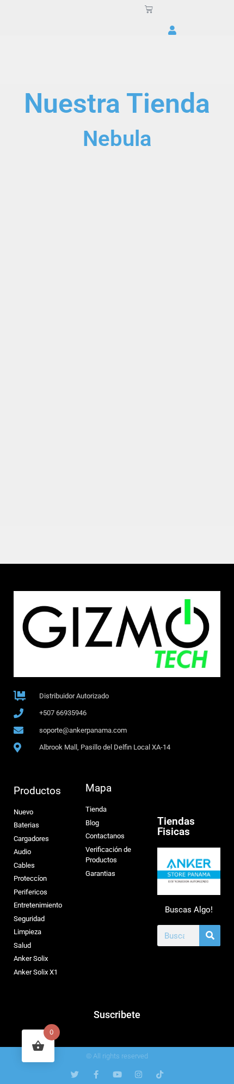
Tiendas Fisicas (176, 826)
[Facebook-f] (96, 1074)
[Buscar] (209, 935)
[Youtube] (117, 1074)
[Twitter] (75, 1074)
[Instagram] (138, 1074)
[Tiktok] (160, 1074)
